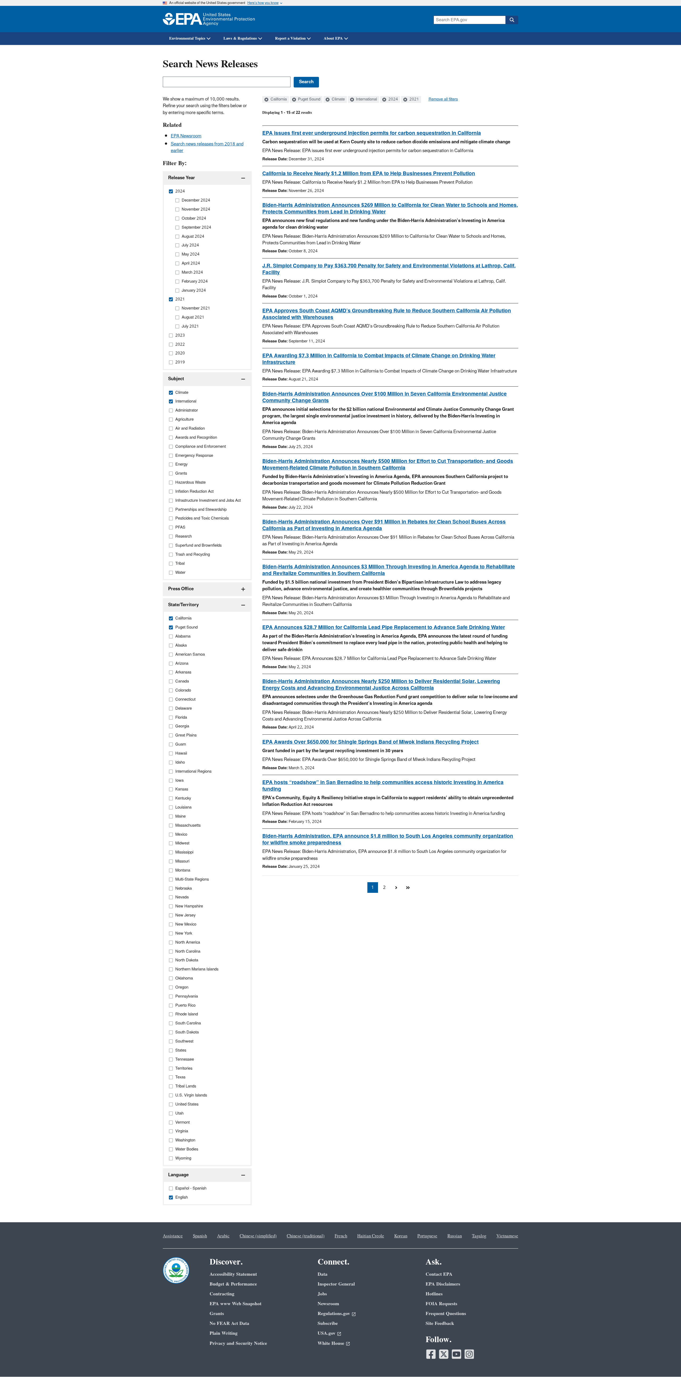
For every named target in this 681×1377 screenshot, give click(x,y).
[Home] (209, 19)
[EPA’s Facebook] (431, 1354)
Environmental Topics (187, 38)
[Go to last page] (407, 887)
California (278, 99)
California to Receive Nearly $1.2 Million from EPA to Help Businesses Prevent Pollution (368, 173)
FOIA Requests (441, 1304)
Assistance (173, 1236)
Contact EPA (439, 1274)
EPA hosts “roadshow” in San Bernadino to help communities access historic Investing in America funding (383, 785)
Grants (217, 1313)
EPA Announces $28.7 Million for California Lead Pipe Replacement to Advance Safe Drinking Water (383, 627)
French (341, 1236)
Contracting (222, 1294)
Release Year (181, 178)
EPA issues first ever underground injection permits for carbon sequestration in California (371, 133)
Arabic (223, 1236)
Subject (176, 379)
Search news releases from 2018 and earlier (207, 147)
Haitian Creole (370, 1236)
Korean (400, 1236)
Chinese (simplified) (258, 1236)
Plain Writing (224, 1333)
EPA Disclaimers (443, 1284)
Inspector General (336, 1284)
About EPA (333, 38)
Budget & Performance (233, 1284)
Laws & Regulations (240, 38)
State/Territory (183, 605)
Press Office (181, 589)
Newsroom (328, 1304)
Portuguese (427, 1236)
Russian (454, 1236)
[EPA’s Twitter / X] (443, 1354)
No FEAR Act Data (229, 1323)
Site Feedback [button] (440, 1323)
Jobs (322, 1294)
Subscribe (328, 1323)
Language (178, 1175)
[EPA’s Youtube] (456, 1354)
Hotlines (434, 1294)
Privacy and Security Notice (238, 1343)
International (366, 99)
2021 (413, 99)
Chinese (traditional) (306, 1236)
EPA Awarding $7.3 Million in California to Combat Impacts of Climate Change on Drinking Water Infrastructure (378, 359)
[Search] (511, 20)
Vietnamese (507, 1236)
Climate (338, 99)
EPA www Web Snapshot (235, 1304)
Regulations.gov (334, 1313)
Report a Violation (290, 38)
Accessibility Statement (233, 1274)
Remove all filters (443, 99)
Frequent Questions (446, 1313)
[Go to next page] (396, 887)
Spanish (200, 1236)
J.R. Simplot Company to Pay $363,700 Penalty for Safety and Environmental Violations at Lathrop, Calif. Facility (389, 269)
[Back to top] (666, 1362)
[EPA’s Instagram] (469, 1354)
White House (331, 1343)
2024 (392, 99)
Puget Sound (308, 99)
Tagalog (479, 1236)
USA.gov (326, 1333)
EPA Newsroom (186, 136)
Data (322, 1274)
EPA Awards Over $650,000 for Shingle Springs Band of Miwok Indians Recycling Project (370, 742)
